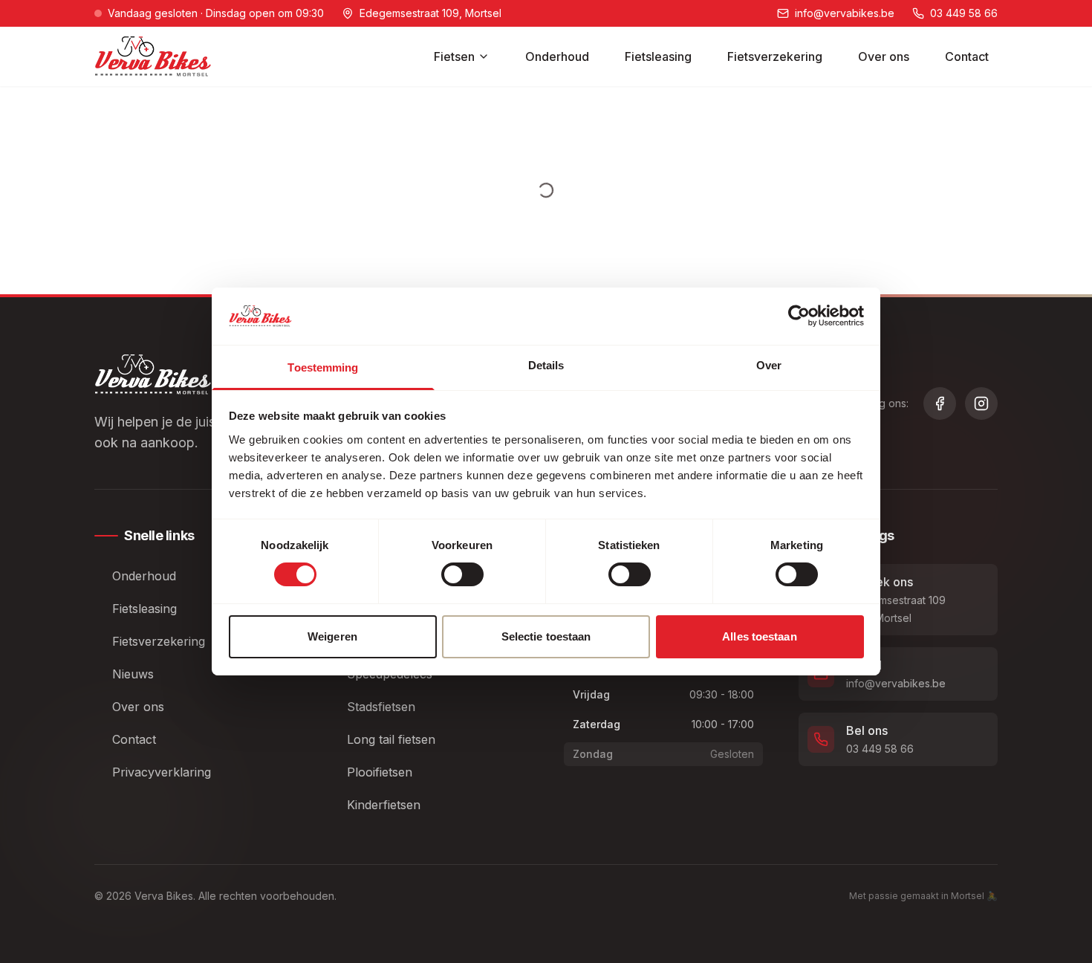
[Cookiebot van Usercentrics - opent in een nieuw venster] (799, 316)
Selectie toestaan (546, 636)
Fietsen (454, 56)
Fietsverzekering (774, 56)
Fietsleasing (658, 56)
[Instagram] (981, 403)
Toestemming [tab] (322, 367)
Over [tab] (768, 365)
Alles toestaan (759, 636)
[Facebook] (939, 403)
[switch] (462, 574)
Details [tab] (546, 365)
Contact (967, 56)
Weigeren (332, 636)
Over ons (883, 56)
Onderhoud (557, 56)
